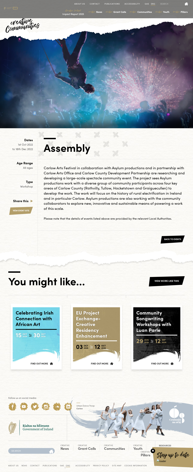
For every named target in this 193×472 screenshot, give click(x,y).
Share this (20, 200)
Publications (112, 4)
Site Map (116, 466)
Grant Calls (116, 12)
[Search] (51, 451)
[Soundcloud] (57, 406)
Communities (141, 12)
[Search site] (186, 3)
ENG (153, 4)
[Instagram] (46, 406)
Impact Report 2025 (73, 12)
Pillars (180, 12)
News (95, 12)
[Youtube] (23, 406)
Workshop (26, 186)
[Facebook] (12, 406)
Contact (95, 4)
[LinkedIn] (68, 406)
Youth (162, 12)
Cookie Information (135, 466)
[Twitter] (35, 406)
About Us (79, 4)
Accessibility (132, 4)
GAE (147, 4)
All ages (28, 168)
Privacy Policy (101, 466)
